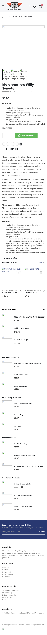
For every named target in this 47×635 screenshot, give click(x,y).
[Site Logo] (14, 6)
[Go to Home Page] (3, 17)
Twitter (8, 144)
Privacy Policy (7, 593)
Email (21, 144)
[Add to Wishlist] (21, 291)
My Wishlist (6, 577)
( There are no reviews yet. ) (23, 92)
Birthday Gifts (29, 290)
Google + (17, 144)
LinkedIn (12, 144)
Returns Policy (7, 597)
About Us (5, 567)
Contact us (6, 570)
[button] (4, 6)
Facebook (4, 144)
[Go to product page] (12, 278)
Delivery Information (9, 595)
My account (6, 572)
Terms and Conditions (10, 590)
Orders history (7, 574)
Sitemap (5, 600)
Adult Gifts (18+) (7, 290)
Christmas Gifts (37, 290)
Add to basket (27, 135)
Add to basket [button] (19, 272)
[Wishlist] (34, 6)
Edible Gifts (15, 290)
